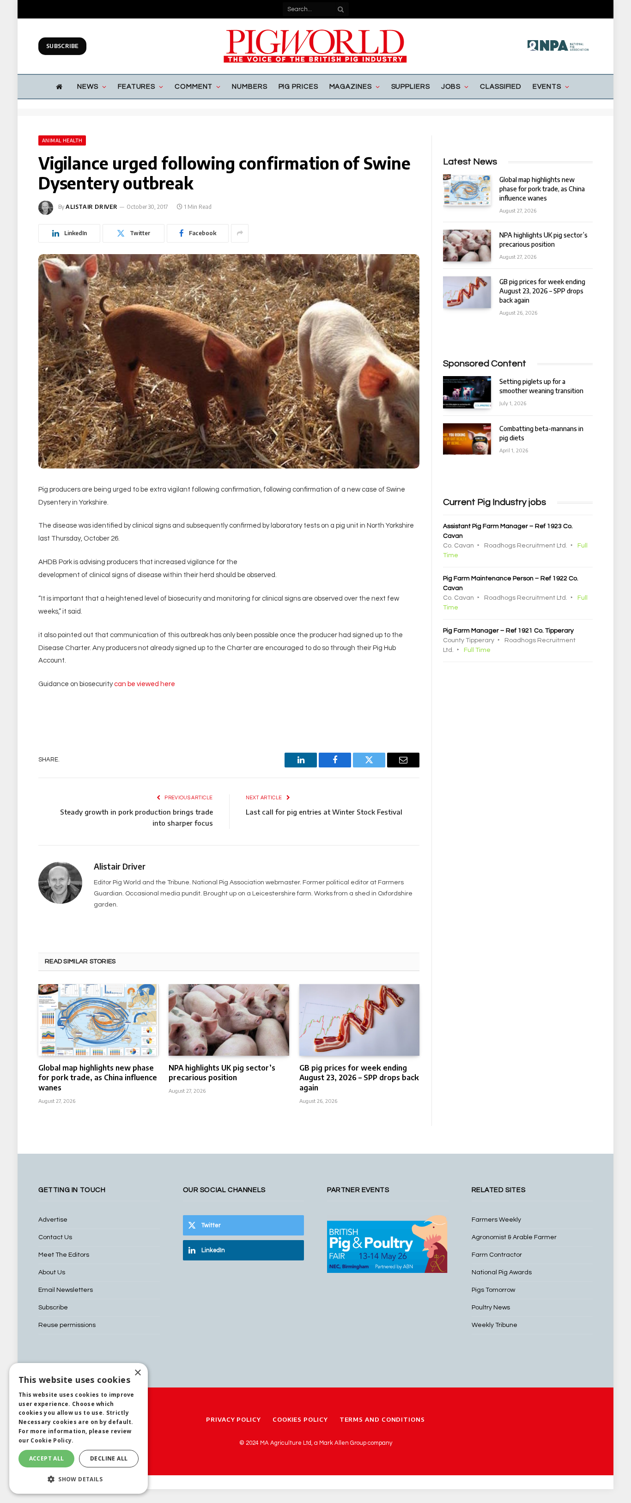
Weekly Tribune (494, 1325)
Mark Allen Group (342, 1443)
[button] (78, 1479)
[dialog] (78, 1428)
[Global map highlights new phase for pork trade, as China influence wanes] (98, 1020)
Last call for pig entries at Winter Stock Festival (324, 812)
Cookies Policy (300, 1419)
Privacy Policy (233, 1419)
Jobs (451, 86)
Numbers (249, 86)
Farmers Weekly (496, 1220)
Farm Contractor (497, 1255)
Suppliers (410, 86)
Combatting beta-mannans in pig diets (541, 433)
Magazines (350, 86)
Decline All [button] (108, 1458)
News (87, 86)
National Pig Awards (502, 1272)
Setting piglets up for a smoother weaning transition (541, 386)
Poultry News (491, 1307)
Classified (501, 86)
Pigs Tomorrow (493, 1290)
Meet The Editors (63, 1255)
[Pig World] (315, 46)
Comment (193, 86)
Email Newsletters (65, 1290)
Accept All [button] (46, 1458)
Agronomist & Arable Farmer (514, 1237)
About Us (51, 1272)
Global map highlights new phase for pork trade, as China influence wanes (97, 1078)
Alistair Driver (92, 206)
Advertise (52, 1220)
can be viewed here (144, 684)
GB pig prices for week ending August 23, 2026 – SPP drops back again (359, 1078)
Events (547, 86)
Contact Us (55, 1237)
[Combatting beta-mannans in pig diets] (467, 439)
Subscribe (62, 46)
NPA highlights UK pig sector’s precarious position (222, 1073)
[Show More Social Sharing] (240, 233)
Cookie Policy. (51, 1440)
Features (136, 86)
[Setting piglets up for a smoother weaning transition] (467, 392)
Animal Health (62, 140)
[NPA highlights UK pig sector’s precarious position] (229, 1020)
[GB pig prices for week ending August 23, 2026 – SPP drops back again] (359, 1020)
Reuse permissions (67, 1325)
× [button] (137, 1372)
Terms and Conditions (382, 1419)
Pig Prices (298, 86)
